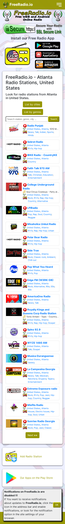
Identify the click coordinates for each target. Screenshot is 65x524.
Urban (51, 230)
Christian (37, 175)
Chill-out (32, 260)
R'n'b (30, 148)
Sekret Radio (35, 141)
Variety (31, 365)
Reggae (31, 217)
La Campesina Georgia (41, 372)
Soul (40, 214)
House (31, 414)
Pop (30, 214)
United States (33, 129)
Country (32, 161)
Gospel (51, 323)
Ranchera (32, 382)
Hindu (31, 135)
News (31, 132)
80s (30, 289)
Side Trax (33, 250)
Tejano (51, 382)
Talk (37, 132)
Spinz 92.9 (34, 329)
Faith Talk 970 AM (38, 168)
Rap (42, 198)
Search (53, 119)
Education (48, 175)
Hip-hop (38, 148)
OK (56, 505)
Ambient (51, 257)
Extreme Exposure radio (42, 391)
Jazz (47, 398)
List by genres (32, 112)
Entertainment (35, 178)
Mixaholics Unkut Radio (41, 224)
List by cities (32, 104)
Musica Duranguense (40, 356)
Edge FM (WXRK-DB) (40, 280)
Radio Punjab (35, 125)
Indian (43, 132)
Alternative (42, 201)
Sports (50, 132)
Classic (48, 431)
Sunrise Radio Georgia (41, 424)
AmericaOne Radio (38, 296)
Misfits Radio (35, 408)
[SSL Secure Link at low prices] (33, 29)
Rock (30, 198)
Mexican (44, 378)
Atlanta (44, 129)
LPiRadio (32, 207)
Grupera (42, 382)
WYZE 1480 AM (37, 342)
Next (32, 438)
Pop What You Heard (40, 266)
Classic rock (40, 257)
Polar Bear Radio (37, 237)
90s (48, 286)
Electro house (42, 414)
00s (52, 286)
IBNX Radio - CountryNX (42, 155)
